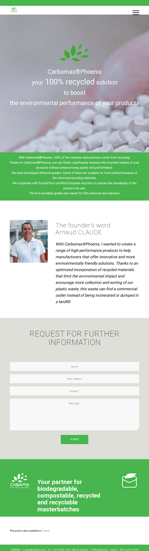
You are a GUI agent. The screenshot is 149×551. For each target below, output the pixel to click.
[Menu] (134, 10)
